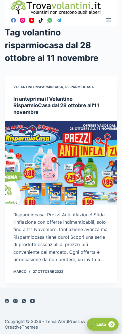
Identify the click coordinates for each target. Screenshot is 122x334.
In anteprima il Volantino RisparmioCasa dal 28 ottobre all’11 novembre (56, 105)
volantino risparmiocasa (38, 87)
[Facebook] (13, 20)
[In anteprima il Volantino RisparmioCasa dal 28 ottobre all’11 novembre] (61, 163)
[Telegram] (58, 20)
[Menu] (108, 20)
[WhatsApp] (49, 20)
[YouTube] (31, 20)
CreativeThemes (21, 327)
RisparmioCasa (79, 87)
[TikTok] (40, 20)
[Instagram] (22, 20)
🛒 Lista (102, 324)
